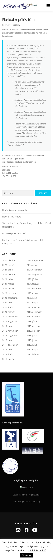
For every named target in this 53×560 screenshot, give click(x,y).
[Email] (18, 530)
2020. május (32, 302)
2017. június (8, 349)
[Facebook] (26, 530)
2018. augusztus (10, 335)
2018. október (33, 330)
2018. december (34, 326)
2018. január (32, 340)
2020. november (10, 293)
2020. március (33, 307)
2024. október (8, 260)
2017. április (7, 354)
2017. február (32, 354)
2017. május (32, 349)
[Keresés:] (18, 193)
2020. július (31, 297)
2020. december (34, 288)
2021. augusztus (34, 274)
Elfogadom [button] (26, 555)
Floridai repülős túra (11, 216)
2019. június (8, 326)
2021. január (8, 288)
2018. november (10, 330)
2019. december (34, 311)
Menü (48, 5)
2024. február (8, 265)
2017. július (31, 344)
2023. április (7, 269)
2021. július (7, 279)
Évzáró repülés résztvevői (14, 233)
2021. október (8, 274)
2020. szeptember (10, 297)
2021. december (34, 269)
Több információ (37, 550)
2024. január (32, 265)
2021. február (32, 283)
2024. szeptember (35, 260)
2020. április (7, 307)
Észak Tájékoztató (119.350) (26, 494)
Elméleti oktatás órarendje (14, 210)
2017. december (10, 344)
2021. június (32, 279)
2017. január (8, 359)
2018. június (8, 340)
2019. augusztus (10, 321)
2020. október (33, 293)
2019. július (31, 321)
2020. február (8, 311)
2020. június (8, 302)
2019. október (33, 316)
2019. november (10, 316)
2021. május (8, 283)
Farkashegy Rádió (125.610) (26, 501)
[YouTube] (35, 530)
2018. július (31, 335)
